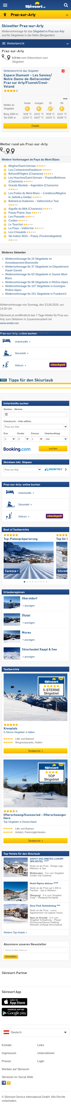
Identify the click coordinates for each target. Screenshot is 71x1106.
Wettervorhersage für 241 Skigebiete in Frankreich (36, 293)
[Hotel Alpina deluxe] (10, 891)
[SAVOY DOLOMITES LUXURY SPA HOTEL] (10, 867)
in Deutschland (28, 821)
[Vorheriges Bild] (6, 559)
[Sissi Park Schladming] (10, 913)
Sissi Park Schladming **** (45, 906)
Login (40, 1061)
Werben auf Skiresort (15, 1069)
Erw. (6, 433)
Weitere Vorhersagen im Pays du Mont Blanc (31, 159)
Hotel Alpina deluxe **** (44, 883)
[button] (17, 449)
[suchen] (66, 5)
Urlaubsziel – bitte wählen (17, 421)
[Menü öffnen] (5, 5)
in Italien (30, 732)
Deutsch (16, 1032)
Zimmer (35, 433)
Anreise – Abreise (13, 409)
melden (54, 333)
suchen (53, 448)
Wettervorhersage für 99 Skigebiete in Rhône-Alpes (36, 282)
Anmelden (10, 956)
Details (35, 125)
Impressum (9, 1053)
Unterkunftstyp (52, 433)
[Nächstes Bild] (64, 559)
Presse (6, 1061)
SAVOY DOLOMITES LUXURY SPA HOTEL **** (46, 859)
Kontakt (7, 1045)
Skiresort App (11, 992)
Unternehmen (45, 1053)
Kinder (20, 433)
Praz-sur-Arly (23, 15)
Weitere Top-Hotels (14, 932)
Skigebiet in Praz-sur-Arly (48, 31)
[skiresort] (35, 5)
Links (40, 1045)
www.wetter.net (9, 323)
